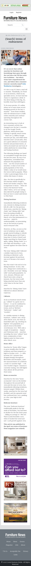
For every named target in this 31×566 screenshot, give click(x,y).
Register (18, 12)
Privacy (25, 551)
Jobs (16, 545)
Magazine (9, 545)
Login (11, 12)
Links (15, 555)
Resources (10, 48)
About (23, 545)
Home (3, 48)
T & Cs (5, 551)
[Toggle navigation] (26, 29)
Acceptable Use (15, 551)
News (15, 541)
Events (22, 541)
